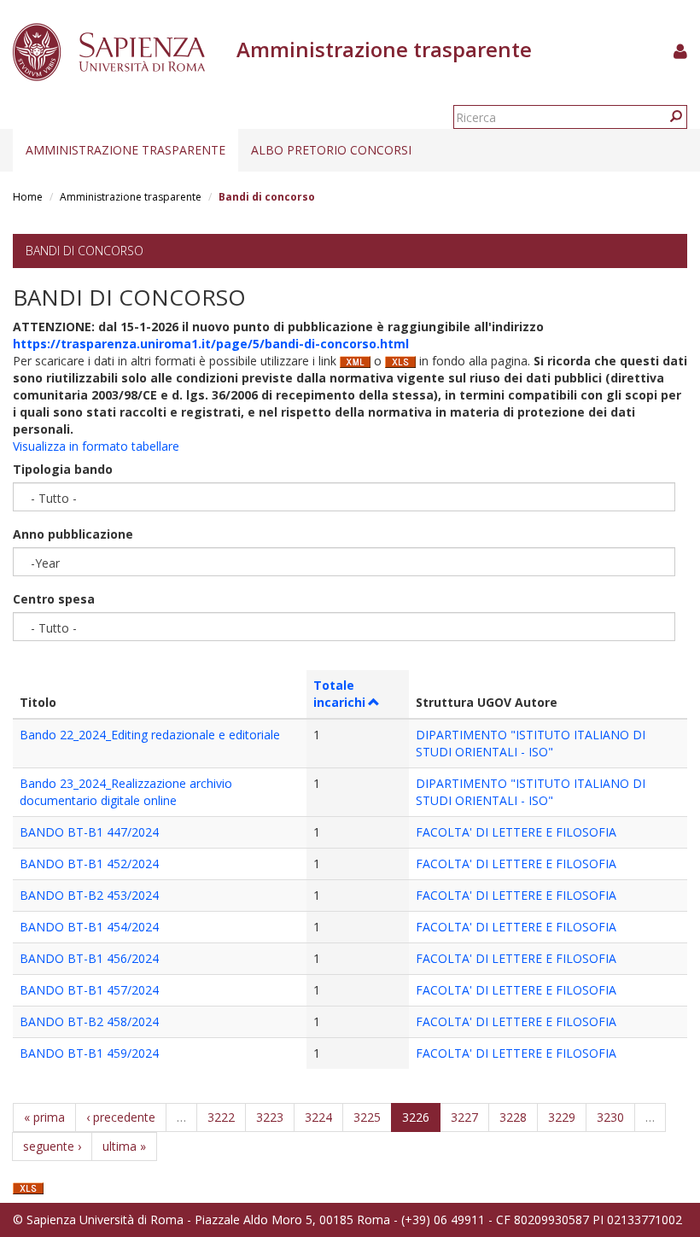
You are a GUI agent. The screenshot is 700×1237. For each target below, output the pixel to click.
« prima (44, 1117)
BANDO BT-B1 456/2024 (89, 958)
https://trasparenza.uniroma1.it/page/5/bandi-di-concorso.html (211, 344)
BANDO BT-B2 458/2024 (89, 1021)
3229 (561, 1117)
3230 (610, 1117)
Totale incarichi (339, 693)
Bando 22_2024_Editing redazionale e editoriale (150, 734)
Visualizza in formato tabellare (96, 446)
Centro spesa (54, 599)
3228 (513, 1117)
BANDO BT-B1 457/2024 (89, 990)
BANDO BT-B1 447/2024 (89, 832)
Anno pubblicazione (73, 534)
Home (28, 197)
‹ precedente (120, 1117)
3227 (464, 1117)
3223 (269, 1117)
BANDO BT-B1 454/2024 (89, 927)
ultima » (124, 1146)
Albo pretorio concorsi (331, 150)
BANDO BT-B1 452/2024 (89, 863)
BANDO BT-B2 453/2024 (89, 895)
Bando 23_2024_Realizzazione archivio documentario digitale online (126, 791)
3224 (318, 1117)
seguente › (52, 1146)
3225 (367, 1117)
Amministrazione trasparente (125, 150)
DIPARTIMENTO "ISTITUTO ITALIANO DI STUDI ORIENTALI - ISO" (530, 743)
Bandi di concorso (84, 250)
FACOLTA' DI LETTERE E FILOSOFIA (516, 832)
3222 (221, 1117)
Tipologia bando (63, 469)
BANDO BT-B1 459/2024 (89, 1053)
